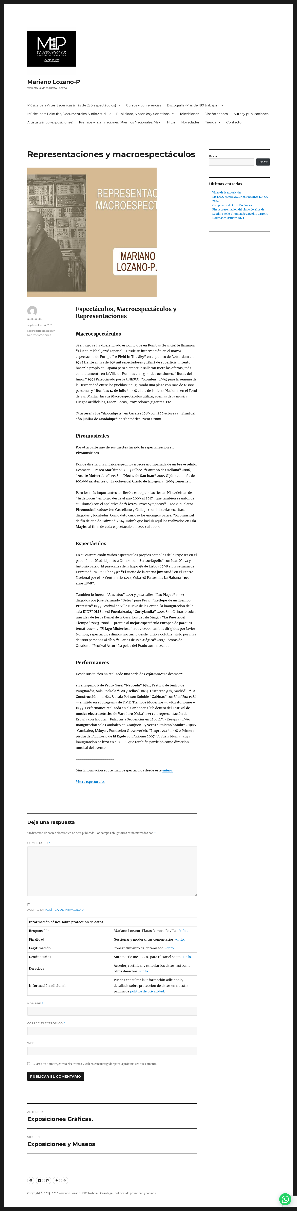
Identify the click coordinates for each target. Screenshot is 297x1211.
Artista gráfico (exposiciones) (50, 122)
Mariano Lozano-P (53, 81)
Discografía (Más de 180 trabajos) (193, 105)
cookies (151, 1193)
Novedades (190, 122)
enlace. (167, 770)
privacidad (136, 1193)
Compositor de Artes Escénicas (232, 205)
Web (31, 1043)
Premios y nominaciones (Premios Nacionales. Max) (120, 122)
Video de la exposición (226, 192)
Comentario (39, 843)
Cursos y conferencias (143, 105)
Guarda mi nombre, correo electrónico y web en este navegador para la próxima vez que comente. (95, 1064)
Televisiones (189, 114)
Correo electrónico (46, 1023)
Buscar (213, 156)
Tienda (210, 122)
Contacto (233, 122)
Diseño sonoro (216, 114)
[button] (285, 1199)
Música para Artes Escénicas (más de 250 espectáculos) (71, 105)
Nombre (35, 1003)
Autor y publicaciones (251, 114)
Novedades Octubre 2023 (228, 218)
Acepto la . (56, 909)
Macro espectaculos (90, 782)
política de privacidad (64, 909)
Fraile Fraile (34, 319)
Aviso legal (106, 1193)
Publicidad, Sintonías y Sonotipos (143, 114)
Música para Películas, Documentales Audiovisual (66, 114)
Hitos (171, 122)
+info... (182, 931)
